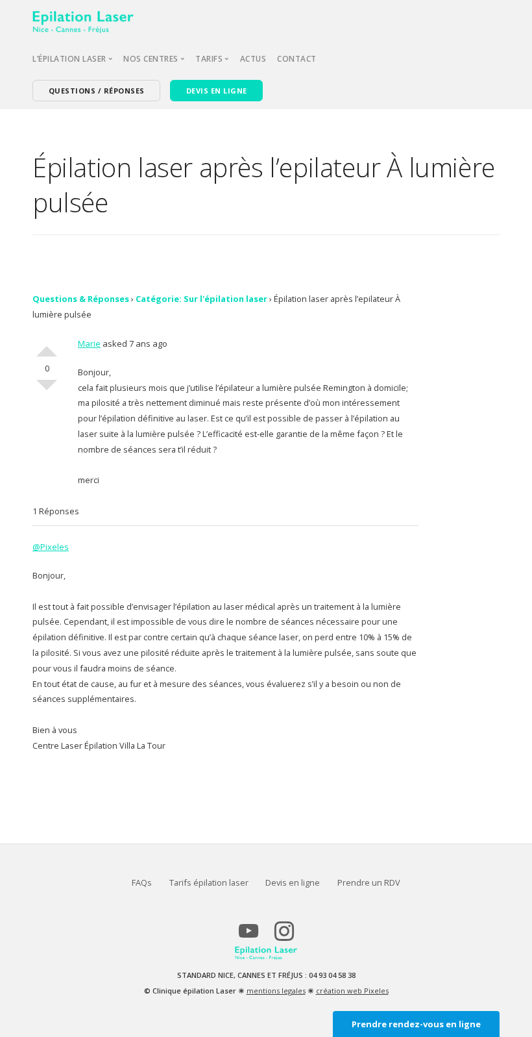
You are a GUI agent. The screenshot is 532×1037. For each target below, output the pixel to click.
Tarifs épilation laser (208, 882)
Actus (253, 58)
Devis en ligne (292, 882)
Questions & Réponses (80, 299)
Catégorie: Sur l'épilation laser (201, 299)
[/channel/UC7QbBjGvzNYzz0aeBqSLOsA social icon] (248, 936)
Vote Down (46, 390)
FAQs (142, 882)
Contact (297, 58)
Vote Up (46, 346)
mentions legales (276, 990)
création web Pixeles (352, 990)
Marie (89, 343)
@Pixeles (50, 547)
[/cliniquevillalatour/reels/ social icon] (284, 936)
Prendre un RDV (368, 882)
